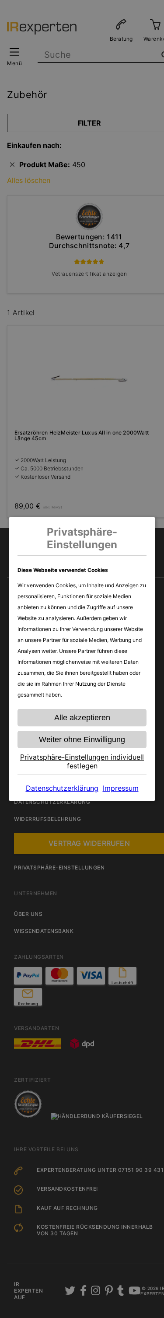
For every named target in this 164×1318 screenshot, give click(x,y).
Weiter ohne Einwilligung (82, 739)
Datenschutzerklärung (62, 788)
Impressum (121, 788)
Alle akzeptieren (82, 717)
